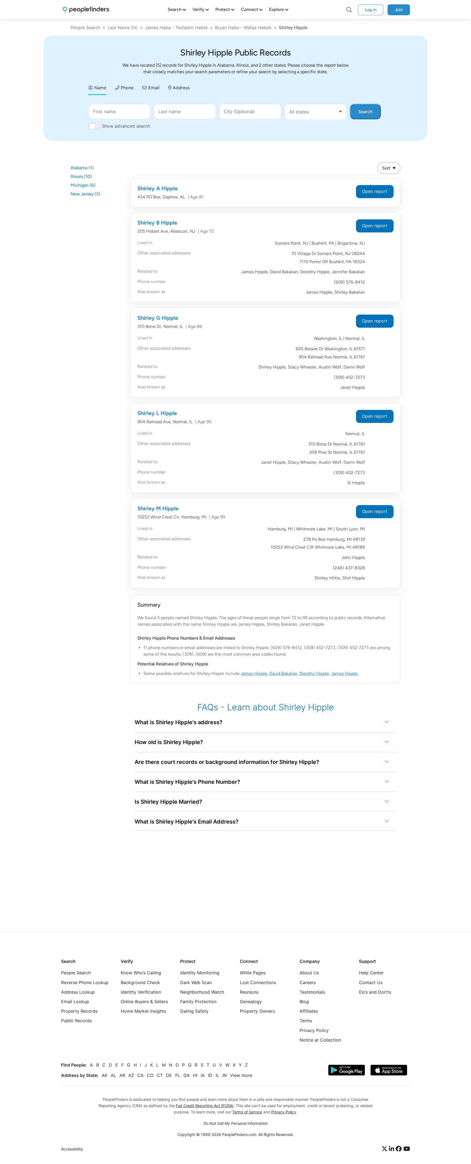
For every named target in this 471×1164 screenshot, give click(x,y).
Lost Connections (258, 982)
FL (177, 1075)
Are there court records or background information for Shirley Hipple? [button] (227, 762)
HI (195, 1075)
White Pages (252, 972)
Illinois (81, 176)
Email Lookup (75, 1001)
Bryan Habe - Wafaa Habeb (243, 27)
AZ (131, 1075)
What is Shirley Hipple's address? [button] (178, 722)
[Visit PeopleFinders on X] (385, 1149)
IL (217, 1075)
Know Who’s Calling (141, 972)
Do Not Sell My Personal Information (236, 1123)
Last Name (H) (123, 27)
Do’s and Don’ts (375, 992)
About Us (309, 972)
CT (160, 1075)
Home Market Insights (143, 1011)
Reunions (249, 992)
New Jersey (85, 193)
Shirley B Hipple (157, 222)
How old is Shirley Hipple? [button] (169, 742)
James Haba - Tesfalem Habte (176, 27)
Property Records (79, 1011)
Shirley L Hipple (157, 413)
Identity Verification (141, 992)
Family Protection (198, 1001)
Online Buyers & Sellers (144, 1001)
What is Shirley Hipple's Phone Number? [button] (187, 782)
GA (186, 1075)
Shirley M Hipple (158, 508)
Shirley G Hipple (157, 318)
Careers (308, 982)
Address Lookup (78, 992)
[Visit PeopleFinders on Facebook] (399, 1149)
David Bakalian (283, 673)
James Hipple (254, 673)
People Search (85, 27)
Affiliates (309, 1011)
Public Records (76, 1020)
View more (241, 1075)
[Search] (349, 9)
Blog (304, 1001)
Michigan (83, 185)
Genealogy (251, 1001)
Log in (370, 9)
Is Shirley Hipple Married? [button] (168, 801)
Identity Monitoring (199, 972)
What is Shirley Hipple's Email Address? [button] (186, 821)
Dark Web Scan (196, 982)
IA (203, 1075)
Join (399, 9)
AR (122, 1075)
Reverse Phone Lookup (84, 982)
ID (210, 1075)
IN (224, 1075)
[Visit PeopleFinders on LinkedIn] (392, 1149)
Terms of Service (247, 1112)
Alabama (82, 167)
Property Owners (257, 1011)
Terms (306, 1020)
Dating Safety (194, 1011)
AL (113, 1075)
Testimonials (312, 992)
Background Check (140, 982)
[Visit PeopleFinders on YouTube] (406, 1149)
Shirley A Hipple (157, 188)
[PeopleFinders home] (86, 10)
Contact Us (370, 982)
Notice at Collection (320, 1040)
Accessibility (72, 1149)
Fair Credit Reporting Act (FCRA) (205, 1105)
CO (150, 1075)
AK (104, 1075)
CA (140, 1075)
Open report (374, 191)
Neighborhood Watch (202, 992)
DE (169, 1075)
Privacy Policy (314, 1030)
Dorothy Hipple (314, 673)
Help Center (371, 972)
